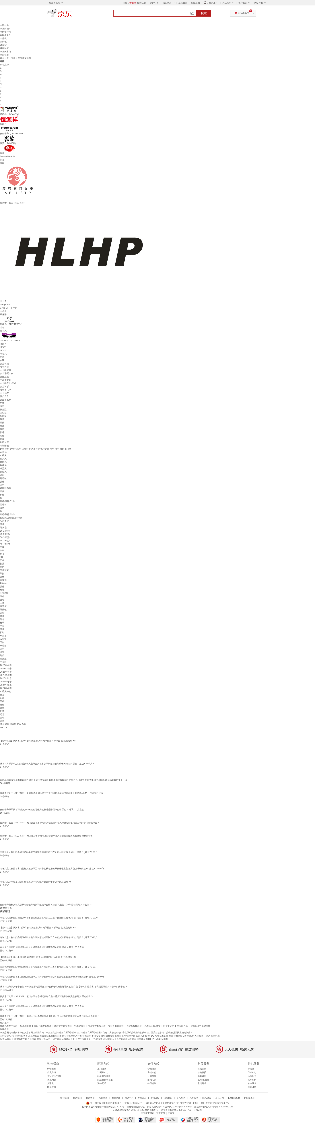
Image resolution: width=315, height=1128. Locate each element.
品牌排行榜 (5, 32)
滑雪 (2, 714)
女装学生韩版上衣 (97, 1026)
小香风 (3, 455)
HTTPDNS (153, 1039)
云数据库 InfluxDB (91, 1036)
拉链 (2, 632)
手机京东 (211, 2)
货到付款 (151, 1069)
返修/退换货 (203, 1079)
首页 (2, 58)
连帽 (2, 613)
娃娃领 (3, 609)
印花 (2, 547)
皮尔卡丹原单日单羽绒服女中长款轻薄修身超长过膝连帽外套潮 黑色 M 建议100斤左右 (42, 809)
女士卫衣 (4, 376)
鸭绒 (2, 495)
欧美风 (3, 465)
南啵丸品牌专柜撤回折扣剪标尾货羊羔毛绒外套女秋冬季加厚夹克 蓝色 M (35, 881)
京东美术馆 (5, 51)
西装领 (3, 606)
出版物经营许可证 (136, 1106)
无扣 (2, 642)
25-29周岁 (5, 534)
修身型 (3, 409)
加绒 (2, 435)
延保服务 (252, 1076)
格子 (2, 622)
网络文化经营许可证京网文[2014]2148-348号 (169, 1106)
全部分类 (4, 25)
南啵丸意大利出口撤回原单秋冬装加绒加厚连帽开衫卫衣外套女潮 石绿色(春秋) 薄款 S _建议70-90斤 (49, 852)
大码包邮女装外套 (42, 1026)
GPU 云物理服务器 (18, 1036)
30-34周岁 (5, 537)
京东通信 (252, 1083)
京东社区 (180, 1098)
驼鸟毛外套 (25, 1026)
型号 (39, 1039)
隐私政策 (206, 1098)
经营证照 (198, 1110)
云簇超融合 (67, 1039)
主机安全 (4, 1036)
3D (1, 557)
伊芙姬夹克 (168, 1026)
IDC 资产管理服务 (82, 1039)
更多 (2, 357)
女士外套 (11, 58)
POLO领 (4, 593)
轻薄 (2, 432)
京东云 (171, 1113)
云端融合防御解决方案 (16, 1039)
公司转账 (151, 1083)
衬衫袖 (3, 583)
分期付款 (151, 1076)
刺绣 (2, 550)
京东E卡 (252, 1079)
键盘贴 (3, 45)
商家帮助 (116, 1098)
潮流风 (3, 468)
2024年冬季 (6, 688)
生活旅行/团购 (54, 1076)
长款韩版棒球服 (134, 1026)
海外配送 (101, 1083)
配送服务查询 (103, 1076)
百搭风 (3, 452)
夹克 (2, 695)
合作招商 (103, 1098)
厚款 (2, 429)
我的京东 (167, 2)
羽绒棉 (3, 504)
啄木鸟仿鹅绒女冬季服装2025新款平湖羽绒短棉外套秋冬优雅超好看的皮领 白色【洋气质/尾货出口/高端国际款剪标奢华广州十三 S (63, 780)
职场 (2, 698)
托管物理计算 (128, 1036)
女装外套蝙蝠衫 (116, 1026)
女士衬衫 (4, 386)
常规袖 (3, 580)
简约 (2, 567)
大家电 (50, 1083)
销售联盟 (168, 1098)
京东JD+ (252, 1087)
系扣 (2, 652)
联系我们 (77, 1098)
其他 (2, 481)
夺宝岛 (251, 1069)
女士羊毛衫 (5, 399)
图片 (103, 1036)
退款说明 (202, 1076)
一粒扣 (3, 645)
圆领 (2, 596)
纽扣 (2, 573)
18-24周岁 (5, 531)
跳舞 (2, 708)
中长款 (3, 662)
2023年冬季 (6, 665)
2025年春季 (6, 672)
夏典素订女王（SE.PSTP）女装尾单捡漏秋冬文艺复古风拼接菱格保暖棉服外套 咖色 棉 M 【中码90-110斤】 (53, 793)
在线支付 (151, 1072)
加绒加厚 (4, 442)
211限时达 (102, 1072)
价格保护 (202, 1072)
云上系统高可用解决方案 (124, 1039)
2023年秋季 (6, 668)
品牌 (138, 1036)
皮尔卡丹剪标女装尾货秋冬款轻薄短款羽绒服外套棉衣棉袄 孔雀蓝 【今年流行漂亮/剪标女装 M (46, 904)
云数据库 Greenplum (184, 1036)
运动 (2, 717)
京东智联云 (33, 1036)
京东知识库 (5, 28)
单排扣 (3, 635)
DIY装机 (252, 1072)
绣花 (2, 554)
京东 (71, 14)
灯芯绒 (3, 478)
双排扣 (3, 639)
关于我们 (64, 1098)
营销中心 (129, 1098)
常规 (2, 422)
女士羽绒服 (5, 370)
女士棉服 (4, 363)
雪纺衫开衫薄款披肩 (200, 1026)
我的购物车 (243, 13)
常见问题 (51, 1079)
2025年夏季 (6, 675)
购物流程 (51, 1069)
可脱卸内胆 (5, 488)
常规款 (3, 658)
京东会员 (182, 2)
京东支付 (160, 1113)
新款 (171, 1036)
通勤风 (3, 472)
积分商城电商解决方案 (51, 1036)
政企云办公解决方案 (51, 1039)
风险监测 (193, 1098)
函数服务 (110, 1036)
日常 (2, 711)
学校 (2, 701)
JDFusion (145, 1036)
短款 (2, 655)
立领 (2, 599)
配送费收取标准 (105, 1079)
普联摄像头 (5, 35)
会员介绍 (51, 1072)
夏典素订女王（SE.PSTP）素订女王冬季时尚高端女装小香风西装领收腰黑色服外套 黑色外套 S (46, 836)
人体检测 (199, 1036)
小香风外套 (5, 691)
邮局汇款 (151, 1079)
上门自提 (101, 1069)
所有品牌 (4, 64)
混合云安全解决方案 (72, 1036)
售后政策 (202, 1069)
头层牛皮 (4, 521)
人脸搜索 (31, 1039)
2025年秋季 (6, 678)
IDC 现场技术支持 (159, 1036)
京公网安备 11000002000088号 (106, 1103)
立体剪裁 (4, 570)
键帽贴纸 (4, 48)
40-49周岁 (5, 544)
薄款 (2, 426)
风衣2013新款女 (152, 1026)
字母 (2, 626)
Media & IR (249, 1098)
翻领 (2, 590)
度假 (2, 704)
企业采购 (195, 2)
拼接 (2, 563)
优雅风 (3, 462)
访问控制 (107, 1039)
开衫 (2, 485)
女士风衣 (4, 393)
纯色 (2, 619)
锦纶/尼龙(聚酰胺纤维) (11, 517)
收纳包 (3, 41)
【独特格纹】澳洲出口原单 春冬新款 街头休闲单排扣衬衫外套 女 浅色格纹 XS (38, 740)
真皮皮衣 (4, 396)
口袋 (2, 560)
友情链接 (155, 1098)
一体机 (3, 38)
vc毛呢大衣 (79, 1026)
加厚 (2, 439)
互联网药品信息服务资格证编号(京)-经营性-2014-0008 (171, 1103)
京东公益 (219, 1098)
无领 (2, 603)
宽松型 (3, 413)
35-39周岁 (5, 540)
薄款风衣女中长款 (9, 1026)
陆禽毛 (3, 527)
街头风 (3, 458)
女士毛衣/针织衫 (8, 383)
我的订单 (154, 2)
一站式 (207, 1036)
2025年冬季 (6, 681)
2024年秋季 (6, 685)
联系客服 (51, 1087)
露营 (2, 721)
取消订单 (202, 1083)
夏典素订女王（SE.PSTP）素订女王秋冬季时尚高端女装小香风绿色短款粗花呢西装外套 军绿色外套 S (49, 822)
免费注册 (141, 2)
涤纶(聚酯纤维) (7, 501)
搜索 (204, 13)
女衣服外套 (182, 1026)
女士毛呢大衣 (6, 373)
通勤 (2, 475)
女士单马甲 (5, 390)
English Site (234, 1098)
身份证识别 (142, 1039)
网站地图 (163, 1039)
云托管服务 (96, 1039)
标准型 (3, 416)
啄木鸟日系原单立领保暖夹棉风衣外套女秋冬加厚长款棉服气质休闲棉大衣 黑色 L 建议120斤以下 (47, 763)
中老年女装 (5, 380)
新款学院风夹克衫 (63, 1026)
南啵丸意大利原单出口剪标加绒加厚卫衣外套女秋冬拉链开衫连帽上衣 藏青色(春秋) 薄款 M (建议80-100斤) (52, 868)
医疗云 (118, 1036)
